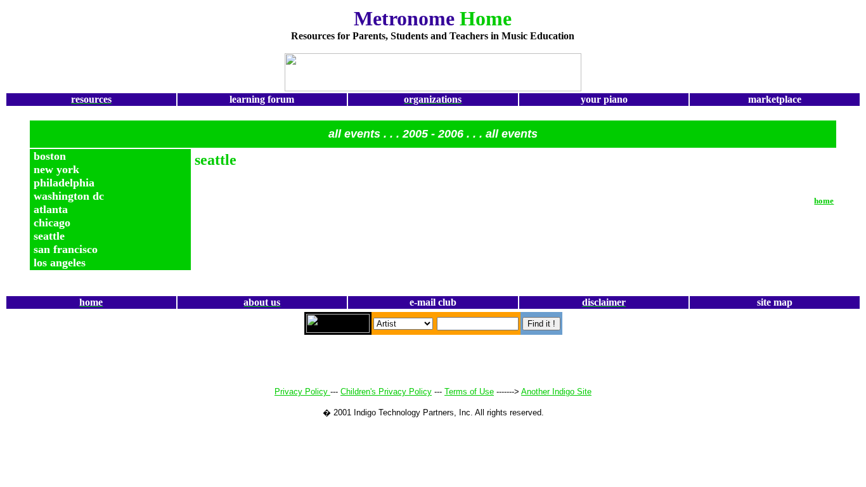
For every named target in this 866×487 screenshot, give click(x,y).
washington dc (69, 196)
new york (56, 169)
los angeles (60, 262)
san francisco (66, 249)
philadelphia (64, 182)
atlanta (51, 209)
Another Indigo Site (556, 391)
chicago (52, 222)
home (824, 200)
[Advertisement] (91, 49)
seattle (49, 236)
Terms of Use (469, 391)
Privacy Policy (302, 391)
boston (50, 156)
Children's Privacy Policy (386, 391)
